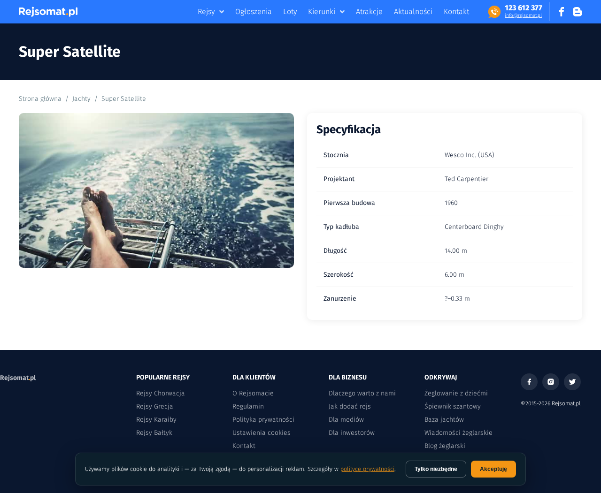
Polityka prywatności (263, 420)
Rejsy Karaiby (156, 420)
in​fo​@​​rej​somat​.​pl (523, 15)
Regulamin (248, 406)
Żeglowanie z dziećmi (456, 393)
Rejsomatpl (18, 378)
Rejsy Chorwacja (160, 393)
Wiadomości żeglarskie (458, 433)
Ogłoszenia (253, 11)
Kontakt (456, 11)
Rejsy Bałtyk (154, 433)
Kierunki (321, 11)
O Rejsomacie (253, 393)
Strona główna (40, 99)
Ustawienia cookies (261, 433)
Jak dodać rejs (350, 406)
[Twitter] (572, 381)
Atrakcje (369, 11)
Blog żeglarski (444, 446)
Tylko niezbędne (436, 469)
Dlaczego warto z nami (362, 393)
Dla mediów (346, 420)
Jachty (81, 99)
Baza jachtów (444, 420)
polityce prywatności (367, 468)
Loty (290, 11)
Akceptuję (493, 469)
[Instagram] (550, 381)
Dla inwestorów (352, 433)
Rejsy (206, 11)
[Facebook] (529, 381)
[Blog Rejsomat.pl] (577, 11)
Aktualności (413, 11)
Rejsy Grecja (154, 406)
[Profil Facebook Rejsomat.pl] (561, 11)
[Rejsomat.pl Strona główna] (48, 11)
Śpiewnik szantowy (452, 406)
